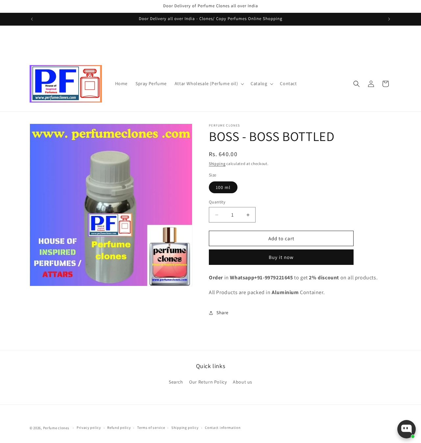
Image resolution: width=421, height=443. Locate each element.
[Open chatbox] (406, 429)
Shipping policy (185, 427)
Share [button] (222, 312)
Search (176, 382)
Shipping (217, 163)
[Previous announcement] (32, 19)
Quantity (217, 202)
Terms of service (151, 427)
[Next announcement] (389, 19)
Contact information (222, 427)
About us (242, 382)
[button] (209, 83)
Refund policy (119, 427)
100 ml (223, 187)
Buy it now (281, 257)
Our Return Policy (208, 382)
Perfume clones (56, 428)
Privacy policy (89, 427)
